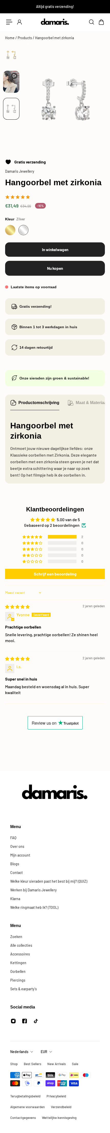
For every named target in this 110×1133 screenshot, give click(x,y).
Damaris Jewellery (19, 171)
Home (10, 38)
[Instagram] (13, 1021)
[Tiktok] (35, 1021)
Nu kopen (55, 268)
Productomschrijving (38, 402)
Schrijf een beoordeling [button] (55, 573)
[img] (17, 606)
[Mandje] (101, 22)
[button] (33, 537)
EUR (44, 1051)
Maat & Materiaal (91, 402)
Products (25, 38)
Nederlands (19, 1051)
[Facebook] (24, 1021)
